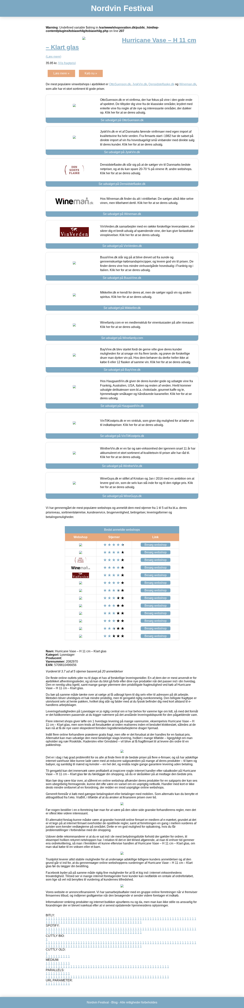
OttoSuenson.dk (120, 84)
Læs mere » (61, 73)
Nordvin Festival (122, 8)
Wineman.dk (187, 84)
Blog (114, 1002)
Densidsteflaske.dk (161, 84)
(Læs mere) (53, 56)
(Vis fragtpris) (67, 63)
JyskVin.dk (139, 84)
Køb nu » (91, 73)
